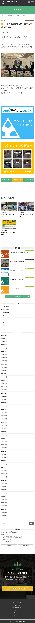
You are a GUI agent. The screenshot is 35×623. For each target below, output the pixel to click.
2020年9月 (4, 496)
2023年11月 (4, 402)
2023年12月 (4, 399)
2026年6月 (4, 338)
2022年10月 (4, 435)
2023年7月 (4, 415)
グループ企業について (17, 602)
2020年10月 (4, 493)
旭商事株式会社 (5, 312)
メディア (3, 319)
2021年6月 (4, 470)
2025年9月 (4, 341)
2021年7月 (4, 467)
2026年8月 (4, 335)
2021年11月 (4, 457)
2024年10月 (4, 373)
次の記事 (28, 179)
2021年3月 (4, 480)
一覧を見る (17, 296)
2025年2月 (4, 364)
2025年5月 (4, 354)
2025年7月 (4, 348)
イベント (3, 322)
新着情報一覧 (17, 179)
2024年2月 (4, 393)
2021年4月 (4, 477)
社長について (17, 613)
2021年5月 (4, 473)
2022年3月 (4, 448)
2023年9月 (4, 409)
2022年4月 (4, 444)
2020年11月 (4, 489)
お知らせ (3, 315)
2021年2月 (4, 483)
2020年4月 (4, 502)
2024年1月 (4, 396)
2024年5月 (4, 386)
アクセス (9, 545)
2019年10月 (4, 515)
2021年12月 (4, 454)
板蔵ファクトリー (5, 309)
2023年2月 (4, 428)
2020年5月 (4, 499)
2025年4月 (4, 357)
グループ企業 (17, 610)
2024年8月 (4, 380)
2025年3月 (4, 361)
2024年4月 (4, 390)
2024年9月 (4, 377)
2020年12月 (4, 486)
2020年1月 (4, 512)
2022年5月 (4, 441)
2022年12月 (4, 431)
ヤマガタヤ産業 (5, 306)
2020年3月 (4, 506)
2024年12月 (4, 370)
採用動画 (17, 605)
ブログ (3, 325)
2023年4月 (4, 422)
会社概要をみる (25, 545)
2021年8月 (4, 464)
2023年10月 (4, 406)
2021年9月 (4, 460)
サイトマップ (17, 615)
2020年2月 (4, 509)
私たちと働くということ (17, 607)
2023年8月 (4, 412)
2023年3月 (4, 425)
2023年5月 (4, 419)
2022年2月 (4, 451)
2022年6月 (4, 438)
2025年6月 (4, 351)
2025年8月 (4, 344)
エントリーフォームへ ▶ (17, 588)
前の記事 (6, 179)
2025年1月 (4, 367)
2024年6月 (4, 383)
